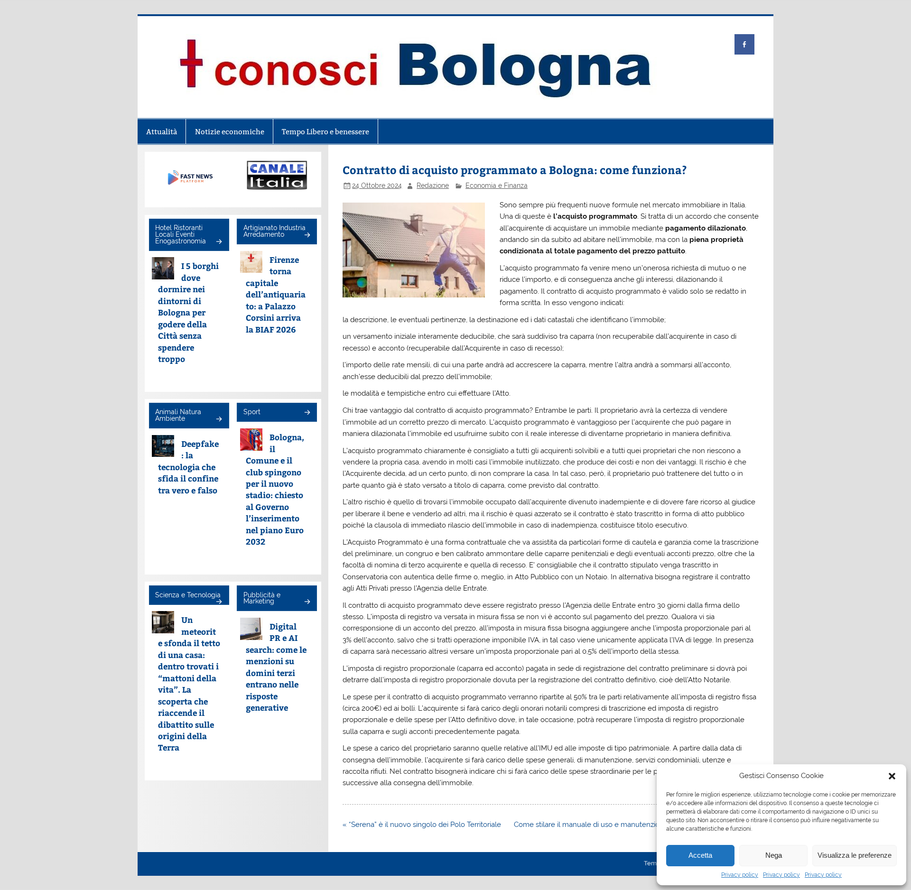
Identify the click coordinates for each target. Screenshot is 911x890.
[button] (892, 776)
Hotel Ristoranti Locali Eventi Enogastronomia (180, 234)
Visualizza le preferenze (855, 855)
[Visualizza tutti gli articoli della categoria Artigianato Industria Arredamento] (307, 236)
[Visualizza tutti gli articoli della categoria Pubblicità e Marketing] (307, 602)
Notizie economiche (229, 131)
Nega (773, 855)
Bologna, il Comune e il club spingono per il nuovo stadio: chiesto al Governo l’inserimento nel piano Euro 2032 (275, 489)
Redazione (433, 185)
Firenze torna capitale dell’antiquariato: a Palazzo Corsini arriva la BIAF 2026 (276, 294)
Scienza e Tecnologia (188, 595)
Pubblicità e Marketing (261, 598)
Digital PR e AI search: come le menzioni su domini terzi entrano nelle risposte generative (276, 667)
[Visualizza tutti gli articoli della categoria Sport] (307, 413)
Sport (251, 412)
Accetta (700, 855)
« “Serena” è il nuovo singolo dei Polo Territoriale (422, 824)
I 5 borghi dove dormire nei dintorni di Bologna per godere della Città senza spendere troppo (188, 312)
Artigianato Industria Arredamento (274, 231)
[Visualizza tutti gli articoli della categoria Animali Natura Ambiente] (218, 420)
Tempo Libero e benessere (325, 131)
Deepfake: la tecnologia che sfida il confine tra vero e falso (188, 467)
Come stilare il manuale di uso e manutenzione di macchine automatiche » (636, 824)
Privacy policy (739, 874)
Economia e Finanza (496, 185)
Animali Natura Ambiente (178, 415)
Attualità (161, 131)
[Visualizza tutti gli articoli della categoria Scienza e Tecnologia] (218, 602)
